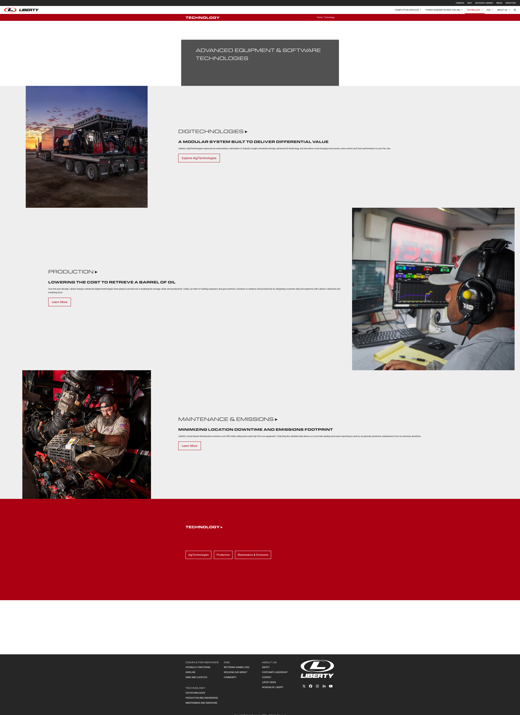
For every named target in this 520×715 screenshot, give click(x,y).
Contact (266, 677)
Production (223, 554)
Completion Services (202, 662)
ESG (227, 662)
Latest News (269, 682)
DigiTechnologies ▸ (213, 131)
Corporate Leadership (275, 672)
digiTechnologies (198, 554)
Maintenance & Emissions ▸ (228, 419)
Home (319, 17)
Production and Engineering (202, 698)
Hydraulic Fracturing (198, 667)
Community (230, 677)
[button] (515, 10)
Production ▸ (73, 271)
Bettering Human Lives (236, 667)
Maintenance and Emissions (201, 703)
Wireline (190, 672)
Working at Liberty (272, 687)
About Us (269, 662)
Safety (266, 667)
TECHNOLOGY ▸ (204, 526)
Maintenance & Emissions (253, 554)
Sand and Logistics (196, 677)
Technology (195, 687)
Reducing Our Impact (235, 672)
